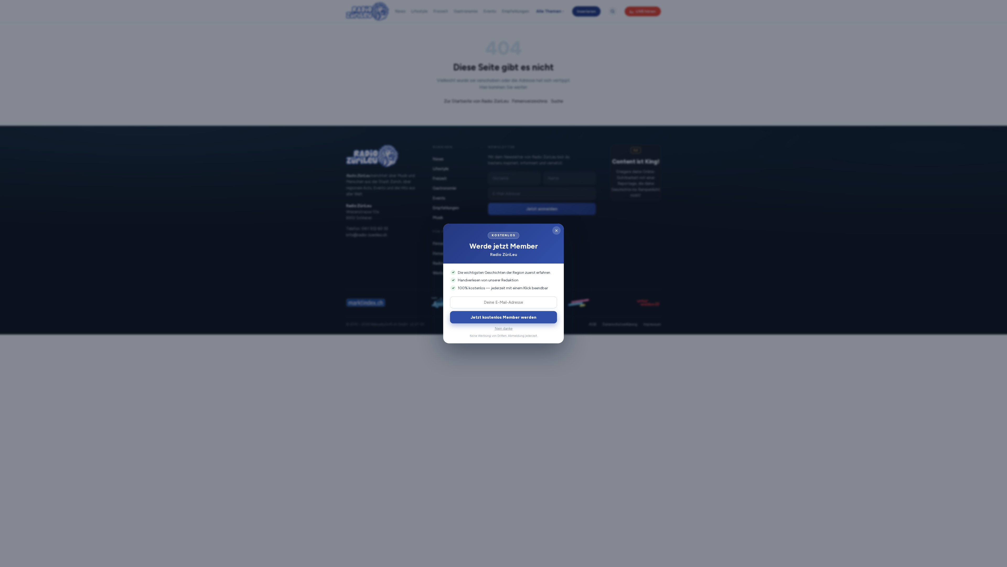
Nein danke (503, 328)
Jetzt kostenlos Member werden (503, 317)
